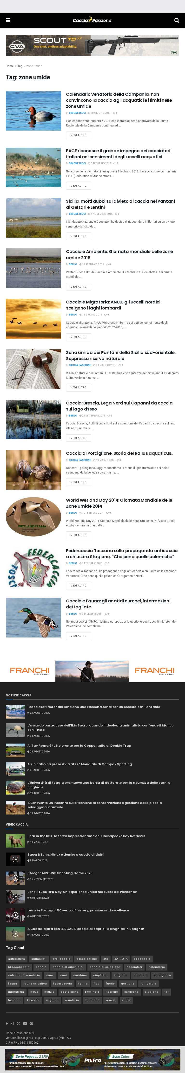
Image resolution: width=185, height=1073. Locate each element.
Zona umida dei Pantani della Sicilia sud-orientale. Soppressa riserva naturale (121, 355)
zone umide (34, 66)
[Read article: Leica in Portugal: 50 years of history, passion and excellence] (15, 915)
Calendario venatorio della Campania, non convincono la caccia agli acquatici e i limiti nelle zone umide (119, 100)
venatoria (72, 1000)
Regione (112, 992)
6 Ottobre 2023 (39, 898)
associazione (87, 959)
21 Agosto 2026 (40, 736)
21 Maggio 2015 (106, 365)
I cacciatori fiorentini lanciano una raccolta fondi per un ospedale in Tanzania (93, 707)
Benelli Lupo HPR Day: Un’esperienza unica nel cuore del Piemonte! (82, 892)
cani (63, 975)
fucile (110, 984)
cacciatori (134, 967)
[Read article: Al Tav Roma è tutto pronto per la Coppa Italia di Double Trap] (15, 750)
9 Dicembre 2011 (92, 614)
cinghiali (120, 975)
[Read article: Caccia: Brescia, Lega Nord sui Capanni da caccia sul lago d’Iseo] (33, 419)
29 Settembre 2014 (93, 415)
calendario (156, 967)
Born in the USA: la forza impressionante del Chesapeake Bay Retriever (86, 836)
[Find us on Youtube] (25, 1024)
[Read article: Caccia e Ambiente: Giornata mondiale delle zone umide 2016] (33, 268)
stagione (151, 992)
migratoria (16, 992)
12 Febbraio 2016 (93, 264)
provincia (92, 992)
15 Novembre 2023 (41, 879)
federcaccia (62, 984)
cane (50, 975)
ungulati (52, 1000)
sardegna (131, 992)
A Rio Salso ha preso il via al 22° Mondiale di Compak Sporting (79, 764)
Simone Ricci (77, 113)
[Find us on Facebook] (7, 1024)
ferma (82, 984)
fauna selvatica (35, 984)
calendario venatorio (24, 975)
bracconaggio (19, 967)
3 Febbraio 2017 (100, 163)
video (126, 1000)
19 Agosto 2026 (40, 793)
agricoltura (16, 959)
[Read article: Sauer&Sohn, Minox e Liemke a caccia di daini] (15, 859)
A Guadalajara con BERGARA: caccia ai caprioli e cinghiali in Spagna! (85, 929)
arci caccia (61, 959)
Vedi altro (81, 134)
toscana (14, 1000)
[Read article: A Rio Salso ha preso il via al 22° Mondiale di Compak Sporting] (15, 769)
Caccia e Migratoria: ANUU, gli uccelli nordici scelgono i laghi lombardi (113, 305)
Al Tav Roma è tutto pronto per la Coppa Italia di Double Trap (79, 745)
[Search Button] (176, 20)
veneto (111, 1000)
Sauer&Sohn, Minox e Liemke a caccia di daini (65, 854)
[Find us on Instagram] (12, 1024)
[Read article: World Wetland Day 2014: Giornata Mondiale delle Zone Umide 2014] (33, 516)
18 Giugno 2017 (100, 113)
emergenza (162, 975)
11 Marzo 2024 (39, 842)
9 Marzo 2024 (38, 860)
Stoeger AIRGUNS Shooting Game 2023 (59, 873)
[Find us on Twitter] (18, 1024)
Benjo (73, 264)
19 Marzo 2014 (105, 460)
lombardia (148, 984)
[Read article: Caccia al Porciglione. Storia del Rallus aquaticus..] (33, 470)
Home (10, 66)
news (34, 992)
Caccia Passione (80, 365)
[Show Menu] (8, 20)
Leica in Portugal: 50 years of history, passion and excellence (78, 910)
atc (105, 959)
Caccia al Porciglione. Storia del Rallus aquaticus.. (119, 453)
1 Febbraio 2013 (92, 563)
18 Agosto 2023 (40, 935)
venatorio (92, 1000)
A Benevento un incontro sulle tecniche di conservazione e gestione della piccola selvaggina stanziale (94, 805)
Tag (20, 66)
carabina (80, 975)
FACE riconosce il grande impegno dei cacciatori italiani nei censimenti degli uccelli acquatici (118, 154)
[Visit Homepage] (92, 20)
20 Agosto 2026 (40, 770)
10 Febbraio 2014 (93, 513)
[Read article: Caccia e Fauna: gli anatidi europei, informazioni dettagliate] (33, 617)
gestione (127, 984)
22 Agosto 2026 (40, 713)
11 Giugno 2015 (92, 314)
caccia (41, 967)
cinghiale (100, 975)
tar (167, 992)
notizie (49, 992)
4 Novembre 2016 (101, 214)
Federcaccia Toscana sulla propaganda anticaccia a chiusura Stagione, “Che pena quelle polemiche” (122, 554)
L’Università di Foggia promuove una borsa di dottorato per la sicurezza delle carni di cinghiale (99, 784)
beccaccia (142, 959)
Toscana (33, 1000)
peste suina (70, 992)
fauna (12, 984)
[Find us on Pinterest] (31, 1024)
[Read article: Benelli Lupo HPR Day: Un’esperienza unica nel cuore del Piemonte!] (15, 896)
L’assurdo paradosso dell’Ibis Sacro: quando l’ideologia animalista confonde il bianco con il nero (100, 727)
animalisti (38, 959)
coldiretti (140, 975)
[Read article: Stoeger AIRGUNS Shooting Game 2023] (15, 878)
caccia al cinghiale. (68, 967)
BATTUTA (121, 959)
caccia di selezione (105, 967)
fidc (97, 984)
